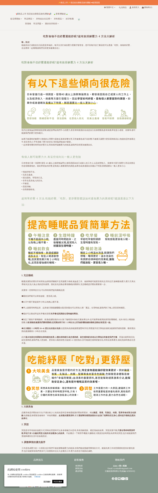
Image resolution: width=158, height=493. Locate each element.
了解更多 (37, 477)
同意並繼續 (58, 481)
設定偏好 (47, 481)
